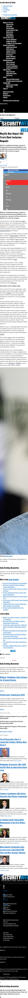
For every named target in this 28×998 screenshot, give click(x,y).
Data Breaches (10, 28)
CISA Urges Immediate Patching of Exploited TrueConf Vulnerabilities (13, 586)
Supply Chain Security (12, 68)
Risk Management (8, 60)
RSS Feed (5, 922)
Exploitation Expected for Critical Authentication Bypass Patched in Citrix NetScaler (14, 605)
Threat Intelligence (11, 39)
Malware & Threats (8, 22)
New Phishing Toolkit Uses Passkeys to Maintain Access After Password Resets (14, 635)
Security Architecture (9, 45)
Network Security (10, 58)
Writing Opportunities (8, 936)
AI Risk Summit (7, 909)
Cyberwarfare (10, 24)
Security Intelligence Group (9, 924)
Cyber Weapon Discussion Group (10, 920)
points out (13, 283)
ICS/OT (5, 77)
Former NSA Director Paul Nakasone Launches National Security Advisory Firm (14, 622)
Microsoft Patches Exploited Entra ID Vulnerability (15, 583)
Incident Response (11, 41)
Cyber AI (5, 89)
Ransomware (9, 34)
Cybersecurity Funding (12, 85)
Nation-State (9, 32)
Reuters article (14, 236)
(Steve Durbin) (18, 760)
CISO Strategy (7, 70)
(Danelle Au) (16, 843)
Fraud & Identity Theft (12, 30)
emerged (9, 293)
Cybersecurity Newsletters (9, 913)
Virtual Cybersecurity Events (10, 903)
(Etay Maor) (5, 789)
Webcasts (5, 8)
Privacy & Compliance (12, 66)
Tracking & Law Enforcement (14, 43)
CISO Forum (9, 75)
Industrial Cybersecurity (12, 79)
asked (23, 221)
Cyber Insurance (10, 62)
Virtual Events (6, 10)
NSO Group (11, 363)
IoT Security (9, 55)
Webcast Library (7, 905)
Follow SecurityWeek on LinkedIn (10, 925)
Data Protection (10, 64)
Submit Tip (2, 950)
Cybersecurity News (7, 6)
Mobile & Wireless (11, 56)
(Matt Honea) (7, 816)
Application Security (11, 47)
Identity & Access (11, 53)
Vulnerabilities (10, 36)
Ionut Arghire (3, 165)
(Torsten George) (4, 870)
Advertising (6, 932)
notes (15, 259)
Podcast (5, 12)
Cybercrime (9, 26)
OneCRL (2, 334)
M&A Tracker (9, 87)
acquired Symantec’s (5, 231)
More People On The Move (6, 731)
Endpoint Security (11, 51)
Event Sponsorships (7, 934)
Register (2, 691)
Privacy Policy (6, 940)
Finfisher (18, 363)
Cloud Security (10, 49)
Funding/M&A (6, 83)
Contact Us (2, 962)
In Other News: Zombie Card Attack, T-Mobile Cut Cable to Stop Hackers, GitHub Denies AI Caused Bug (15, 627)
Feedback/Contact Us (8, 938)
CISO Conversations (11, 73)
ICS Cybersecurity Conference (10, 15)
